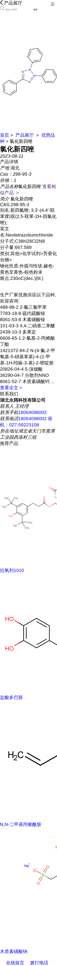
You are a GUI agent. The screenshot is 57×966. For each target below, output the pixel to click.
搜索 (35, 9)
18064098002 (32, 412)
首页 (4, 135)
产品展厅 (25, 135)
